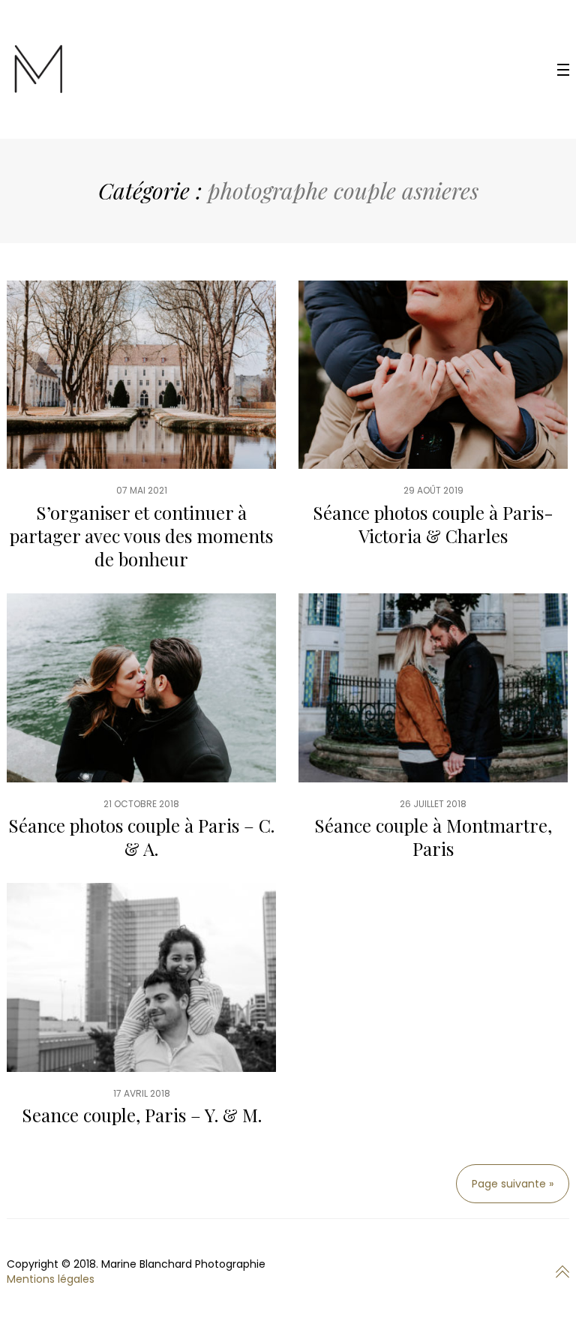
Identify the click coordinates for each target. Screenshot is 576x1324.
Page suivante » (513, 1183)
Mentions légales (50, 1278)
